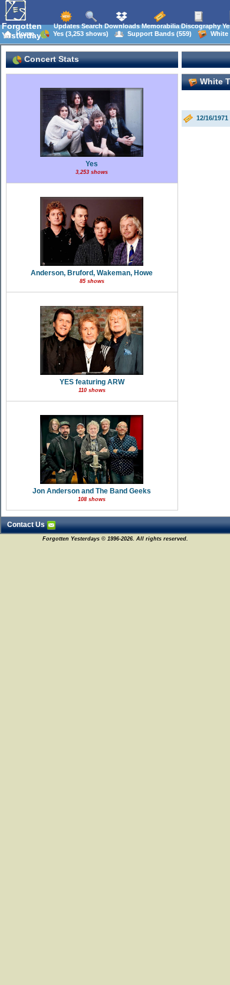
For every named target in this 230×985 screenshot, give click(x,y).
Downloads (121, 25)
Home (23, 33)
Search (91, 25)
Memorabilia (159, 25)
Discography (200, 25)
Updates (66, 25)
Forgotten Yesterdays (24, 30)
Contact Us (27, 524)
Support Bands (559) (158, 33)
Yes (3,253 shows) (79, 33)
